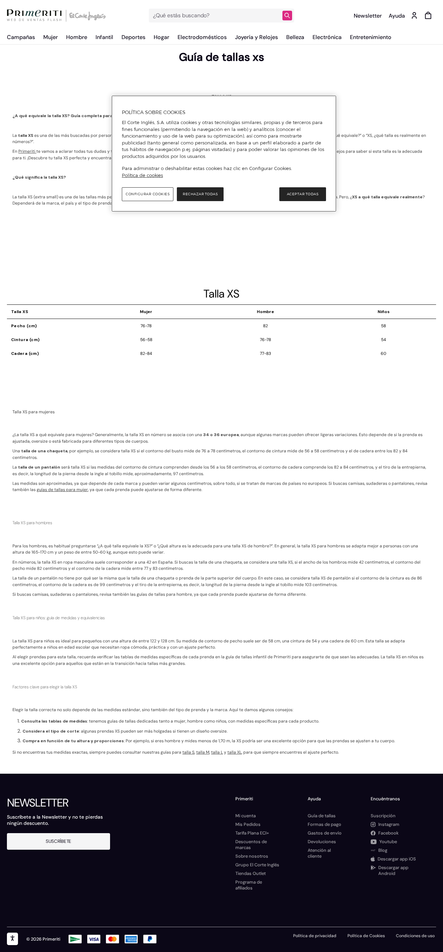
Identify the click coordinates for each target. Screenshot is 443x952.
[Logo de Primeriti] (36, 15)
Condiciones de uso (415, 936)
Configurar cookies (148, 194)
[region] (223, 153)
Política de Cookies (366, 936)
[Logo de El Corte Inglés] (86, 15)
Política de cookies (142, 175)
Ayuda (397, 15)
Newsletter (368, 15)
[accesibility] (12, 939)
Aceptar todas (303, 194)
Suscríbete (58, 841)
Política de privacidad (314, 936)
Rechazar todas (200, 194)
